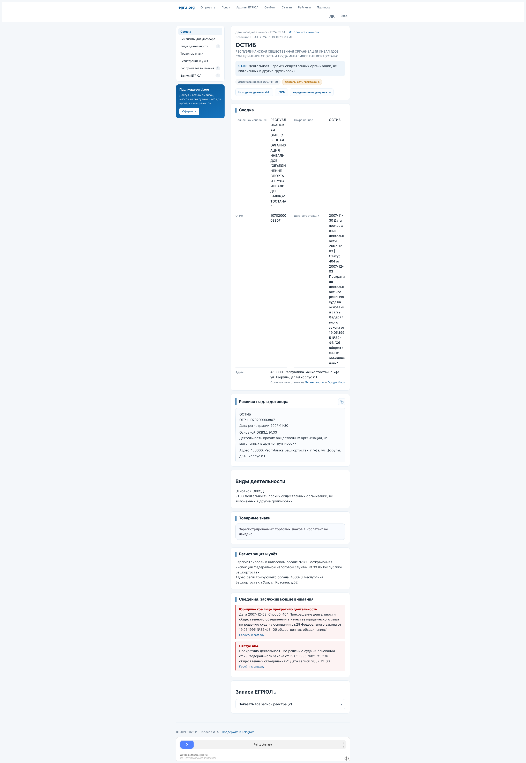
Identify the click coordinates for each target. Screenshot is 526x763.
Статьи (287, 7)
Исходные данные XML (254, 92)
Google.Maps (336, 382)
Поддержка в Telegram (238, 732)
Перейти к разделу (251, 634)
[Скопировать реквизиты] (341, 401)
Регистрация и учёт (194, 61)
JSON (281, 92)
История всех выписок (304, 32)
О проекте (208, 7)
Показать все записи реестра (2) (290, 704)
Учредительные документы (312, 92)
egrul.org (186, 7)
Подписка (324, 7)
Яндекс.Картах (314, 382)
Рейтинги (304, 7)
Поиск (225, 7)
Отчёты (270, 7)
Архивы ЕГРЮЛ (247, 7)
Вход (343, 15)
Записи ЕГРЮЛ (199, 75)
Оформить (189, 111)
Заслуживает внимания (199, 68)
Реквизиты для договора (197, 38)
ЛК (332, 16)
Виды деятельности (199, 46)
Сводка (185, 31)
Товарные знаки (191, 53)
